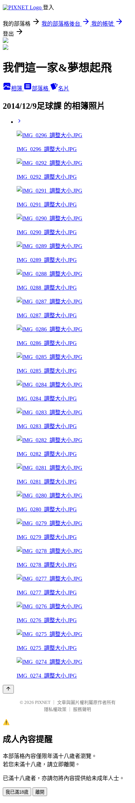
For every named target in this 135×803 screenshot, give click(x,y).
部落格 (41, 88)
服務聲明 (82, 709)
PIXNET (43, 702)
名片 (63, 88)
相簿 (17, 88)
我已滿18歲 (17, 792)
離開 (39, 792)
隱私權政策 (55, 709)
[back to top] (8, 689)
